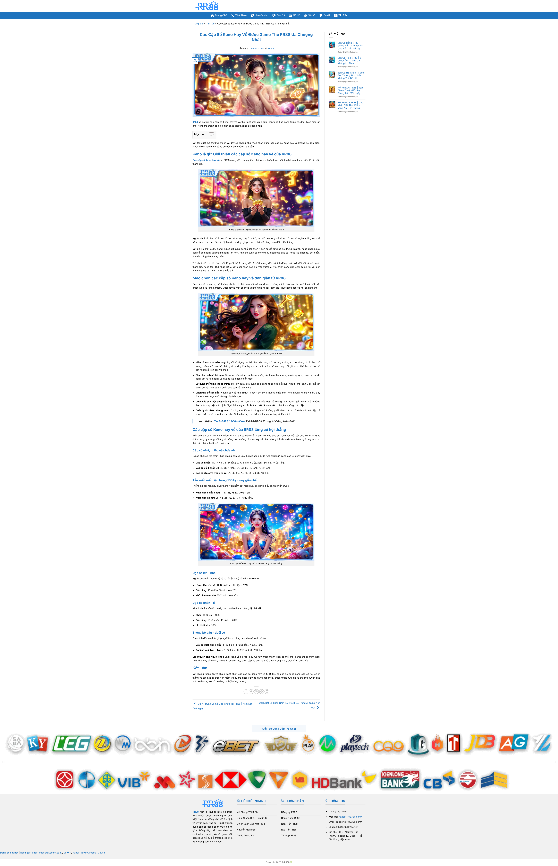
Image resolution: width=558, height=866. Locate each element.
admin (271, 48)
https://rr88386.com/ (350, 816)
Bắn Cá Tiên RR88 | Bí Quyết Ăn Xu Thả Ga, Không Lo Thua (350, 60)
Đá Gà (326, 15)
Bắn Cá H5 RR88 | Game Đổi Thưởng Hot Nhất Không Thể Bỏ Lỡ (351, 75)
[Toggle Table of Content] (210, 134)
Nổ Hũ (296, 15)
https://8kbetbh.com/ (50, 852)
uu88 (35, 852)
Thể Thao (241, 15)
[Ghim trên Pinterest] (261, 691)
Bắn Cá (281, 15)
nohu (23, 852)
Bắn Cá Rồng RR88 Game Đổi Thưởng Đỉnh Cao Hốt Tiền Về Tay (350, 45)
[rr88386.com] (207, 6)
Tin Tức (342, 15)
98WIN (67, 852)
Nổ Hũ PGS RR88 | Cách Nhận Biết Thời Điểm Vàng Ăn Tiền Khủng (351, 105)
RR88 (196, 811)
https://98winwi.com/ (84, 852)
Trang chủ (198, 23)
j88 (29, 852)
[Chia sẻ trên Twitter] (251, 691)
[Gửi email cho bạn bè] (256, 691)
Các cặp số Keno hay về (206, 160)
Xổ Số (311, 15)
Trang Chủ (221, 15)
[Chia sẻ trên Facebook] (246, 691)
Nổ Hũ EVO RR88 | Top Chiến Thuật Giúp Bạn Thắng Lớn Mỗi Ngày (350, 90)
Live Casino (262, 15)
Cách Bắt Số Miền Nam (229, 421)
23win (101, 852)
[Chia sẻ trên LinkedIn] (266, 691)
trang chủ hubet (9, 852)
